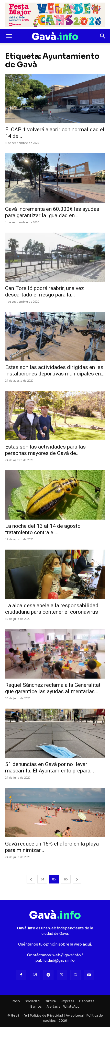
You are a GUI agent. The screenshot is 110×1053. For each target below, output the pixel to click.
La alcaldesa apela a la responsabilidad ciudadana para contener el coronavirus (51, 608)
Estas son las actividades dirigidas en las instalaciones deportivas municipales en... (55, 370)
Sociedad (32, 1001)
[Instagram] (35, 975)
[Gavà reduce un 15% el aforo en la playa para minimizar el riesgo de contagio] (55, 812)
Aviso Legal (75, 1015)
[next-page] (77, 879)
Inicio (16, 1001)
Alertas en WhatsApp (63, 1006)
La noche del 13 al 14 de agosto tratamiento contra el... (43, 529)
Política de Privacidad (46, 1015)
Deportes (86, 1001)
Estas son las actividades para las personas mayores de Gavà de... (45, 450)
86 (66, 879)
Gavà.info (19, 1015)
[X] (62, 975)
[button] (9, 36)
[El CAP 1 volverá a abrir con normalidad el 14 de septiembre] (55, 98)
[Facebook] (21, 975)
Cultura (50, 1001)
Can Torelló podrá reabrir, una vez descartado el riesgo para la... (44, 291)
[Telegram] (48, 975)
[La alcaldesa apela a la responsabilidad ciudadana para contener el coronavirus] (55, 574)
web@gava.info (66, 955)
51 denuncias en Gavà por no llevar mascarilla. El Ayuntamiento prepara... (49, 767)
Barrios (36, 1006)
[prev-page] (31, 879)
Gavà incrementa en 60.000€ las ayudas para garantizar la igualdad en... (52, 212)
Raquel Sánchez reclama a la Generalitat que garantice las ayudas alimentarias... (53, 688)
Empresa (67, 1001)
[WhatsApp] (75, 975)
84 (42, 879)
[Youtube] (89, 975)
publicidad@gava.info (55, 960)
